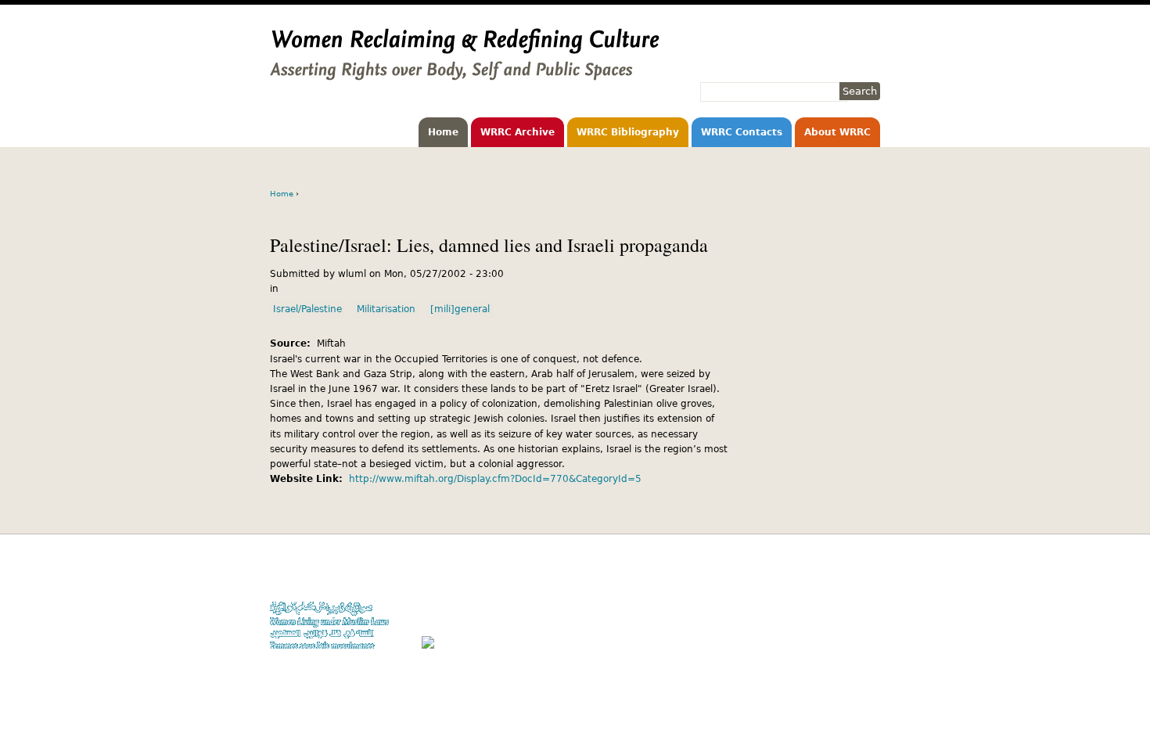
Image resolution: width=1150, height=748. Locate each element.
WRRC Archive (517, 132)
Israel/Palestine (307, 309)
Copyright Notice (843, 589)
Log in (867, 634)
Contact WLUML (846, 619)
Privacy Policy (849, 604)
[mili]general (460, 309)
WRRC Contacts (741, 132)
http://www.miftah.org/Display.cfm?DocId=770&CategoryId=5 (495, 478)
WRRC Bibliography (628, 132)
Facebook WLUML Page (830, 649)
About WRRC (837, 132)
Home (443, 132)
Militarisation (386, 309)
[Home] (464, 72)
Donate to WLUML (841, 574)
